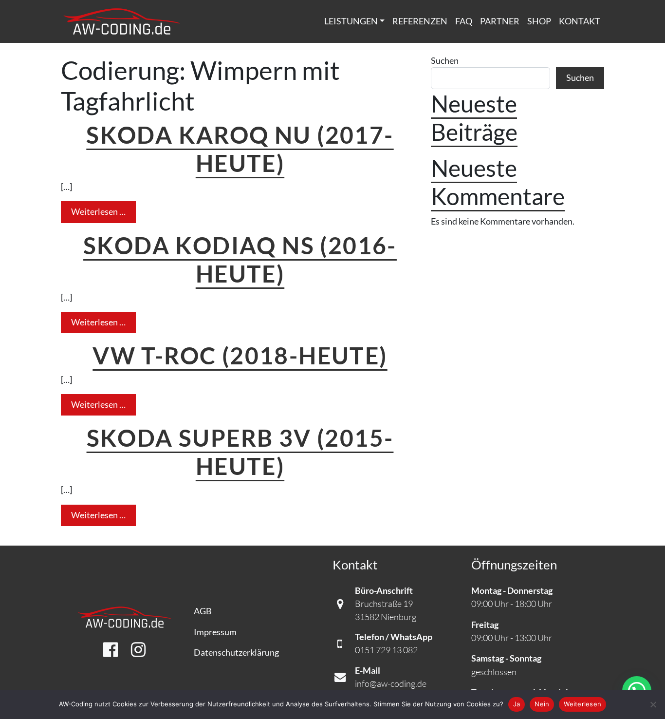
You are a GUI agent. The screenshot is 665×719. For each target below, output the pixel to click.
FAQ (463, 21)
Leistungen (351, 21)
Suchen (445, 61)
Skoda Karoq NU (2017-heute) (239, 148)
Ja (516, 704)
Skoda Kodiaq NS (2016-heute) (240, 259)
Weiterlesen (582, 704)
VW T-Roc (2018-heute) (239, 355)
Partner (499, 21)
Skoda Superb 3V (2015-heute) (240, 451)
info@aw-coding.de (390, 683)
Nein (542, 704)
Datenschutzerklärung (236, 652)
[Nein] (653, 704)
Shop (539, 21)
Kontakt (579, 21)
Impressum (215, 632)
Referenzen (419, 21)
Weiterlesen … (103, 211)
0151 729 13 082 (386, 649)
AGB (203, 611)
